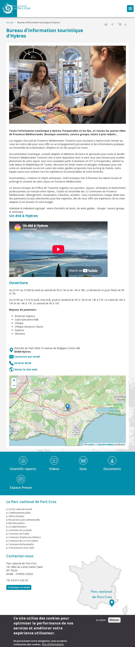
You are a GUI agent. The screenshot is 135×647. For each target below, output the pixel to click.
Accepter (101, 620)
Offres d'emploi (16, 516)
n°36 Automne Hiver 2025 (21, 547)
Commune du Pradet (18, 533)
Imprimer (106, 24)
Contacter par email (27, 356)
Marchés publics (16, 523)
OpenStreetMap (105, 444)
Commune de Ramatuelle (21, 544)
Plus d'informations (53, 644)
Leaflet (90, 444)
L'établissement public (19, 512)
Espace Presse (21, 487)
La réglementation (17, 526)
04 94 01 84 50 (22, 363)
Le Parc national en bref (20, 509)
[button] (67, 407)
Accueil (9, 22)
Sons (83, 469)
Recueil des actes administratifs (24, 519)
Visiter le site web (25, 369)
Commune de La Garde (20, 530)
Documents (112, 469)
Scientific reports (23, 469)
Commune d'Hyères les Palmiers (24, 537)
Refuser (114, 619)
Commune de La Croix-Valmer (23, 540)
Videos (54, 469)
